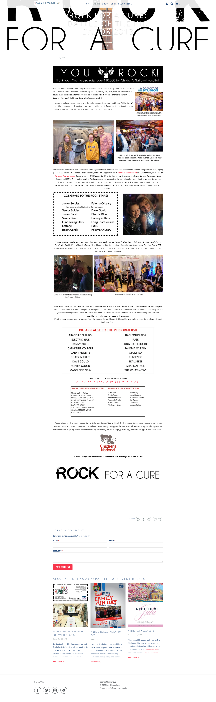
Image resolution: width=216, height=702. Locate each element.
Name (56, 541)
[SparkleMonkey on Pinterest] (47, 690)
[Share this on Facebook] (143, 519)
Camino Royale (146, 176)
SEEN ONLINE (125, 3)
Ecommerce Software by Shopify (113, 688)
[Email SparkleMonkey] (64, 690)
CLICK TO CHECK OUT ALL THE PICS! (108, 382)
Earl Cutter (107, 245)
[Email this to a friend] (160, 519)
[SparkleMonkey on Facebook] (38, 690)
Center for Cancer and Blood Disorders (94, 312)
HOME (88, 3)
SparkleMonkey (112, 685)
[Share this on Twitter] (137, 519)
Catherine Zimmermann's (145, 242)
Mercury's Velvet (72, 248)
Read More (58, 661)
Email (112, 541)
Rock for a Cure (107, 322)
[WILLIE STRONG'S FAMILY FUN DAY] (108, 605)
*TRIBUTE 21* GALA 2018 (141, 630)
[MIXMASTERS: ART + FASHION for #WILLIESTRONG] (70, 605)
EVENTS (96, 3)
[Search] (172, 4)
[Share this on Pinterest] (149, 519)
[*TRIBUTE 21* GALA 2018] (145, 605)
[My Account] (167, 4)
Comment (58, 551)
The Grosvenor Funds (127, 176)
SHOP (113, 3)
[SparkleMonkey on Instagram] (56, 690)
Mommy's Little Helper (123, 242)
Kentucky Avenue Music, (65, 176)
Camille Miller (70, 245)
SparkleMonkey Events (126, 306)
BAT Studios (95, 176)
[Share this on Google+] (154, 519)
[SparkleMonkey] (47, 4)
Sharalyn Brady (83, 245)
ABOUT (105, 3)
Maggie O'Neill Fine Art (127, 173)
